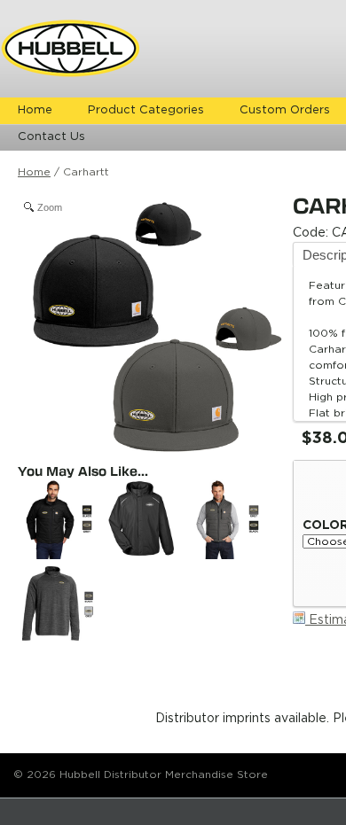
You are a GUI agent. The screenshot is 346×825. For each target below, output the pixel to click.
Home (35, 110)
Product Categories (146, 110)
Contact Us (51, 137)
